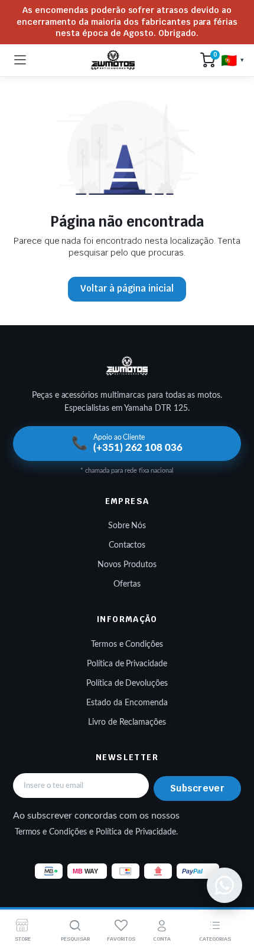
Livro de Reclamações (127, 722)
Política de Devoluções (127, 683)
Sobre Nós (127, 526)
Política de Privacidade (127, 664)
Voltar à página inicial (127, 288)
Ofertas (127, 584)
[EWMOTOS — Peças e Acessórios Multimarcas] (113, 60)
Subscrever (197, 788)
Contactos (127, 545)
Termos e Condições (127, 644)
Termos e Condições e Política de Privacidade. (96, 832)
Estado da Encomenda (126, 703)
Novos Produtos (127, 565)
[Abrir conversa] (224, 885)
